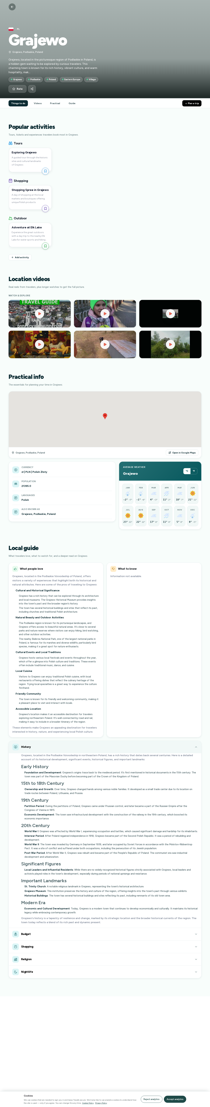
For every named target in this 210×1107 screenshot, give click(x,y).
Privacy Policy (101, 1103)
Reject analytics (151, 1099)
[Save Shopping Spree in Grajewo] (45, 208)
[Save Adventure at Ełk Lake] (45, 245)
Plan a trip (193, 103)
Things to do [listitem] (18, 103)
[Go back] (12, 6)
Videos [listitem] (38, 103)
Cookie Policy (88, 1103)
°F (194, 471)
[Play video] (40, 313)
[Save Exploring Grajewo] (45, 171)
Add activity (22, 257)
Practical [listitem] (55, 103)
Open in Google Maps (184, 452)
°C (187, 471)
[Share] (32, 89)
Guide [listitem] (72, 103)
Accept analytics (175, 1099)
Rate (20, 88)
